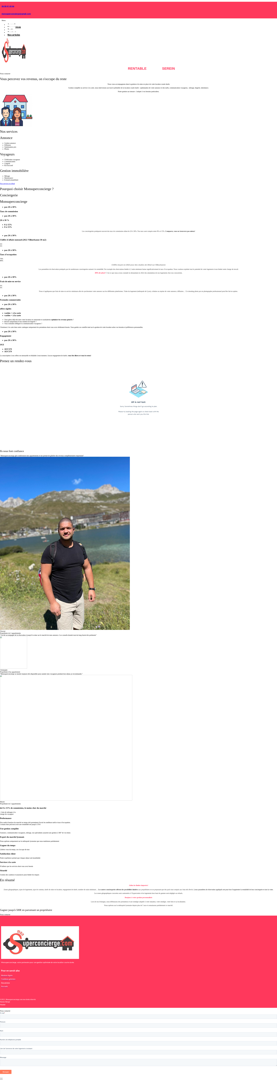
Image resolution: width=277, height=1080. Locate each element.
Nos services (5, 983)
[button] (88, 20)
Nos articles (14, 35)
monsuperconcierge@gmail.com (16, 14)
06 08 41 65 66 (8, 6)
